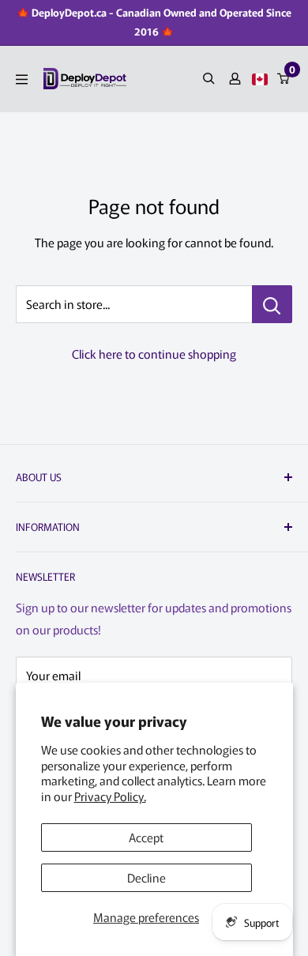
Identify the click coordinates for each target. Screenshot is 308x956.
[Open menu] (22, 79)
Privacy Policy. (110, 796)
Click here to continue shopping (154, 353)
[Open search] (209, 79)
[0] (284, 79)
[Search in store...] (272, 304)
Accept (146, 837)
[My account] (235, 79)
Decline (146, 877)
